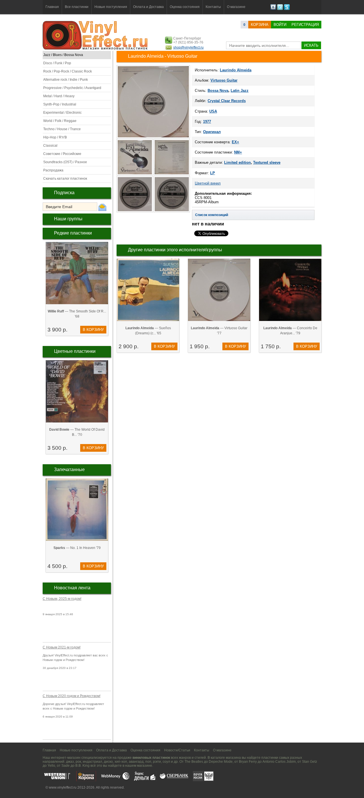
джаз (70, 762)
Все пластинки (76, 7)
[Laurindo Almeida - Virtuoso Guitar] (135, 175)
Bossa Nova (218, 90)
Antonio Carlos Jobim (279, 762)
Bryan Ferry (248, 762)
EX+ (235, 142)
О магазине (236, 7)
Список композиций (211, 215)
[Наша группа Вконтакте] (273, 9)
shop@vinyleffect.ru (188, 47)
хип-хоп (121, 762)
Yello (51, 766)
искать (311, 45)
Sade (65, 766)
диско (108, 762)
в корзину (93, 330)
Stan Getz (309, 762)
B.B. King (82, 766)
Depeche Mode (221, 762)
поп (148, 762)
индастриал (92, 762)
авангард (136, 762)
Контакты (213, 7)
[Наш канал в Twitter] (280, 9)
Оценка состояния (185, 7)
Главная (52, 7)
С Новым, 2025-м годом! (62, 599)
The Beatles (194, 762)
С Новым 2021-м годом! (61, 647)
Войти (280, 24)
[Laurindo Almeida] (153, 138)
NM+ (238, 152)
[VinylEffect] (287, 9)
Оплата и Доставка (148, 7)
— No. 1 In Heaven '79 (77, 548)
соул (166, 762)
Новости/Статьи (177, 750)
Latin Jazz (240, 90)
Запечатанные (69, 469)
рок (78, 762)
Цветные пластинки (75, 351)
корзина (259, 24)
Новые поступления (110, 7)
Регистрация (305, 24)
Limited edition (237, 162)
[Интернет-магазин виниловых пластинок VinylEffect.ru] (96, 48)
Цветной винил (208, 183)
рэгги (157, 762)
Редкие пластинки (73, 233)
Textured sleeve (266, 162)
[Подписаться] (102, 207)
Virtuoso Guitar (223, 80)
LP (212, 173)
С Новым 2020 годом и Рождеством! (71, 696)
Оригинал (212, 132)
